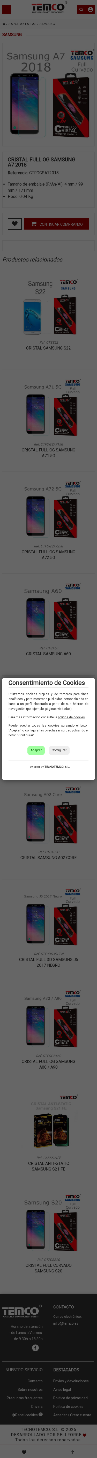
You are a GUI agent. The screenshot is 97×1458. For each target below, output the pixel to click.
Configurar (59, 750)
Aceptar (36, 750)
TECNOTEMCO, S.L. (57, 767)
